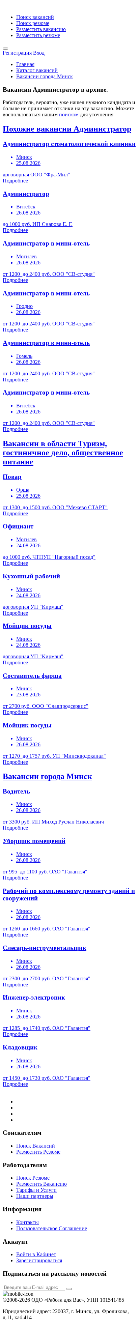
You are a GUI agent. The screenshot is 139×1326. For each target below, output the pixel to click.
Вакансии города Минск (44, 76)
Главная (25, 64)
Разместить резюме (38, 35)
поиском (69, 114)
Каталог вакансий (37, 70)
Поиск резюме (32, 23)
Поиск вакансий (35, 17)
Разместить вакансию (41, 29)
